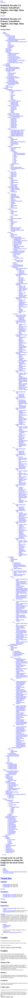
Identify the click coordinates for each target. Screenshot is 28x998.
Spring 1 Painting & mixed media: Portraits (21, 604)
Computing (10, 177)
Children (5, 798)
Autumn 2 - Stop (22, 473)
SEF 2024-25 (11, 74)
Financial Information (12, 81)
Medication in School (12, 772)
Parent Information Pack (13, 784)
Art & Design (11, 556)
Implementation (14, 139)
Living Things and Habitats (19, 154)
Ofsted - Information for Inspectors (13, 68)
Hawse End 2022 (11, 832)
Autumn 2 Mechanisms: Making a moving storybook (21, 666)
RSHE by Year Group (15, 189)
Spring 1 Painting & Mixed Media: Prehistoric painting (21, 589)
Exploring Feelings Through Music (23, 329)
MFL (9, 748)
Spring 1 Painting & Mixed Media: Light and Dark (21, 596)
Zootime (20, 333)
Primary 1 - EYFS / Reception (14, 100)
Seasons (15, 160)
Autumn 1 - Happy (23, 524)
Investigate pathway (18, 563)
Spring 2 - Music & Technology (23, 531)
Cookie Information (7, 925)
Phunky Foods (17, 655)
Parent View (8, 790)
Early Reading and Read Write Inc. (18, 141)
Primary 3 (10, 805)
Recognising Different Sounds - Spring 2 (22, 364)
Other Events (13, 195)
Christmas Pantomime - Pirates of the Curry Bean (23, 514)
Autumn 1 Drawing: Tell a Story (20, 570)
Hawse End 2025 (11, 819)
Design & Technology (12, 645)
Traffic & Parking (9, 87)
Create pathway (17, 562)
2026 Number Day (7, 911)
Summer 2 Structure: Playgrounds (20, 732)
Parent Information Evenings (14, 788)
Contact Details (9, 49)
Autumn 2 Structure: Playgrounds (20, 741)
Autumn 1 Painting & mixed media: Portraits (20, 616)
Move (12, 97)
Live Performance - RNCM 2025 (20, 240)
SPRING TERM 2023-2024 (17, 134)
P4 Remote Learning (12, 767)
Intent (12, 138)
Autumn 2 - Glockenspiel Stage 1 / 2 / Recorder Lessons (23, 432)
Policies (10, 841)
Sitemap (4, 924)
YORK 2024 (11, 823)
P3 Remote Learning (12, 766)
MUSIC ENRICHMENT (16, 237)
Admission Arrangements (13, 67)
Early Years (13, 148)
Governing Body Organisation (14, 57)
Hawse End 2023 (11, 827)
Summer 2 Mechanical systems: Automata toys (21, 746)
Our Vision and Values (10, 35)
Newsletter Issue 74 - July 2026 (9, 896)
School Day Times (12, 786)
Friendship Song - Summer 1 (22, 348)
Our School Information (11, 782)
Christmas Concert (17, 244)
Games (12, 198)
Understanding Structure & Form (22, 519)
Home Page (3, 2)
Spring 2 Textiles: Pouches (21, 661)
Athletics (13, 202)
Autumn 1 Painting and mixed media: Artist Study (21, 631)
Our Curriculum (9, 89)
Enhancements (14, 191)
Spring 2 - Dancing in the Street (23, 477)
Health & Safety (9, 777)
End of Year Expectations (13, 754)
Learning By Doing (15, 163)
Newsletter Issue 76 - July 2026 (9, 894)
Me (19, 276)
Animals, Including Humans (19, 153)
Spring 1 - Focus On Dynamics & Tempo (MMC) (23, 381)
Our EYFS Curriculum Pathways (15, 90)
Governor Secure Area (10, 851)
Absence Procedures (12, 773)
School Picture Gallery (10, 817)
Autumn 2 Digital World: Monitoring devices (21, 727)
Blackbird (21, 456)
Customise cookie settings (16, 947)
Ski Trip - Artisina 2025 (13, 821)
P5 (14, 503)
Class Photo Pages (9, 800)
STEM (12, 164)
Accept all (8, 947)
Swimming (13, 203)
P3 (14, 390)
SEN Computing (14, 184)
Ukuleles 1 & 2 (22, 399)
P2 (8, 758)
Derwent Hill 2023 (12, 826)
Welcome (8, 34)
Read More (3, 888)
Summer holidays (6, 884)
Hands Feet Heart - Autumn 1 (23, 338)
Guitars (15, 259)
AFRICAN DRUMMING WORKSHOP (19, 247)
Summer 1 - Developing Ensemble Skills (22, 533)
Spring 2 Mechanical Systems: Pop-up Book (21, 709)
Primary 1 (10, 801)
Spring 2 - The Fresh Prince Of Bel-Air (23, 495)
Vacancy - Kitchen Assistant (9, 910)
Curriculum (5, 88)
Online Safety (14, 185)
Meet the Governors (12, 54)
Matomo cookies (7, 975)
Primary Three (14, 174)
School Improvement (10, 70)
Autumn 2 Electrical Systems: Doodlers (20, 720)
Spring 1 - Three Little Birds (22, 435)
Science (10, 146)
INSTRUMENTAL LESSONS (17, 252)
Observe (12, 91)
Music (9, 232)
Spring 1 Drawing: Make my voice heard (21, 633)
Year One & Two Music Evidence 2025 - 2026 (21, 315)
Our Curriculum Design (16, 147)
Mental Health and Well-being (12, 40)
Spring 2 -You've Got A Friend (22, 547)
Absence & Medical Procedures (12, 770)
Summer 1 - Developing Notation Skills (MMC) (23, 440)
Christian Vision (11, 36)
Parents (4, 769)
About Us (5, 33)
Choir (15, 255)
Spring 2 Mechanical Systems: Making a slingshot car (20, 685)
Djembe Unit (21, 516)
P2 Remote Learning (12, 765)
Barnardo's (10, 47)
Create (12, 92)
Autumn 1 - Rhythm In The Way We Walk (23, 374)
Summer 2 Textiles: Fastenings (20, 718)
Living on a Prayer (22, 458)
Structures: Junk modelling (19, 653)
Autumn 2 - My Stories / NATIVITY (23, 287)
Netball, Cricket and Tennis (16, 200)
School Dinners (9, 793)
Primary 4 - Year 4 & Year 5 (14, 114)
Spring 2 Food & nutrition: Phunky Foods (21, 669)
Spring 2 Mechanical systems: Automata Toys (21, 730)
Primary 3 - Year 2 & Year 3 (14, 113)
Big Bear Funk (22, 280)
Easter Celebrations (17, 241)
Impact (12, 140)
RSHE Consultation (15, 188)
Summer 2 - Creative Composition (23, 536)
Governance (8, 52)
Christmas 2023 (19, 261)
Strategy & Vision (12, 55)
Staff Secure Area (9, 852)
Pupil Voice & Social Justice (11, 816)
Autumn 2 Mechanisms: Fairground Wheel (21, 660)
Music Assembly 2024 (18, 264)
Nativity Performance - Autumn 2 (22, 340)
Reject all (3, 947)
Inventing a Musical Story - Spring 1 (23, 361)
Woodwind (16, 256)
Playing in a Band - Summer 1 (23, 420)
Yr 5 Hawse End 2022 (13, 829)
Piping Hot (16, 245)
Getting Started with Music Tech (23, 464)
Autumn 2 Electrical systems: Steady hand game (21, 734)
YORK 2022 (11, 830)
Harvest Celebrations (18, 242)
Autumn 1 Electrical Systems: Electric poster (21, 690)
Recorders (16, 263)
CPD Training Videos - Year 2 (17, 132)
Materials (15, 152)
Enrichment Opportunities (16, 218)
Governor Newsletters (12, 59)
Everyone (21, 281)
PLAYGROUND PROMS (19, 251)
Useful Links (8, 847)
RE (9, 170)
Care (12, 93)
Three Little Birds (22, 401)
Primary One (13, 171)
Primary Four (13, 175)
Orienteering (13, 194)
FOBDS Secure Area (10, 850)
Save (12, 996)
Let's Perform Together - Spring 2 (23, 346)
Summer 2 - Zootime (23, 389)
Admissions (8, 66)
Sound (15, 162)
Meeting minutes (11, 839)
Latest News (5, 870)
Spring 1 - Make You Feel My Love (23, 492)
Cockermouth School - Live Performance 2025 (19, 239)
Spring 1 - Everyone (23, 289)
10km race (8, 837)
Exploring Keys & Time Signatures (22, 467)
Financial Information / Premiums (12, 77)
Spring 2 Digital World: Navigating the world (21, 743)
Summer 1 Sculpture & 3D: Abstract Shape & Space (21, 591)
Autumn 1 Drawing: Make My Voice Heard (21, 638)
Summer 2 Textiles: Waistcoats (20, 739)
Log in (4, 854)
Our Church (8, 844)
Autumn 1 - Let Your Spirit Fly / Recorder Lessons (23, 427)
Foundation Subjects (15, 807)
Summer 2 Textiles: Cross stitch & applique (21, 695)
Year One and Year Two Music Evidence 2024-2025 (21, 322)
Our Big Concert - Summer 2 (22, 350)
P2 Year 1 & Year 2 (17, 658)
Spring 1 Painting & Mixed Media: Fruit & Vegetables (21, 611)
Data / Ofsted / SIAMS (10, 69)
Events (9, 840)
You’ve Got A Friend (23, 517)
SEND (7, 85)
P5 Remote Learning (12, 768)
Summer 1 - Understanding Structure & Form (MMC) (22, 550)
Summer (12, 112)
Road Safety (10, 779)
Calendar (7, 775)
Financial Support (9, 776)
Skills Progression (14, 182)
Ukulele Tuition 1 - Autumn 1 (23, 411)
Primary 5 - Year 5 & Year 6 (14, 117)
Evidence (13, 190)
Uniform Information (12, 789)
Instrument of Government (13, 53)
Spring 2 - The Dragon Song (22, 438)
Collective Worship (12, 753)
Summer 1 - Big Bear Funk (22, 293)
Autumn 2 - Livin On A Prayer (22, 490)
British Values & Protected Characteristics (16, 39)
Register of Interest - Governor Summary (16, 60)
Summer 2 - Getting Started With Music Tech (23, 497)
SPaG (12, 145)
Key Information (6, 64)
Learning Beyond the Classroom (12, 755)
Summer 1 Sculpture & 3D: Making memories (21, 642)
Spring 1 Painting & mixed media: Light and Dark (21, 582)
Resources (10, 843)
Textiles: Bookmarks (18, 568)
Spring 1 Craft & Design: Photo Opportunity (21, 626)
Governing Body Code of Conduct (15, 62)
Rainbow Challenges (15, 802)
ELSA (9, 43)
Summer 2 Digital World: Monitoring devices (21, 724)
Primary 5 (10, 815)
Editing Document (14, 144)
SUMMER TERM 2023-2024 (17, 135)
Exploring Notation (23, 520)
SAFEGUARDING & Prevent (12, 791)
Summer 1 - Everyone (21, 310)
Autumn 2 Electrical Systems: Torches (20, 713)
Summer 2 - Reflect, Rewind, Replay (23, 296)
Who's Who (8, 50)
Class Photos (13, 804)
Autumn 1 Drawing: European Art (20, 609)
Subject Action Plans (12, 76)
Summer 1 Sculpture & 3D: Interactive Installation (21, 606)
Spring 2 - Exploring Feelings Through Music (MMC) (23, 384)
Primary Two (13, 173)
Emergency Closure (12, 780)
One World (21, 282)
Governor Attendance (12, 61)
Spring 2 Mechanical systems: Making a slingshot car (20, 700)
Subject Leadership (12, 73)
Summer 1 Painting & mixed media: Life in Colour (19, 575)
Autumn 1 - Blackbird (21, 488)
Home (4, 32)
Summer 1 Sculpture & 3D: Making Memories (21, 635)
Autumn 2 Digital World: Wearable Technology (21, 682)
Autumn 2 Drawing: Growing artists (20, 586)
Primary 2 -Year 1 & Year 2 (14, 105)
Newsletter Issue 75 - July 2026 (9, 895)
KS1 (12, 216)
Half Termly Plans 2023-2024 (17, 116)
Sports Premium (11, 80)
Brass (15, 262)
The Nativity (21, 277)
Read (12, 96)
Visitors (12, 149)
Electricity (16, 156)
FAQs (12, 166)
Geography (10, 219)
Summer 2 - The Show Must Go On (23, 483)
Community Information (11, 845)
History (9, 209)
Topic (12, 812)
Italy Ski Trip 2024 (12, 825)
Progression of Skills (15, 228)
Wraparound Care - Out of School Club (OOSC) (16, 794)
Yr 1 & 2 (15, 313)
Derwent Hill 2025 (12, 822)
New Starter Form (12, 783)
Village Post (8, 846)
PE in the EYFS (14, 207)
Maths (9, 128)
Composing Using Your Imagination (22, 406)
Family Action (11, 46)
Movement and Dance (15, 197)
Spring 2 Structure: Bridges (21, 722)
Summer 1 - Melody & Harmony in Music (23, 480)
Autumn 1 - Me (22, 285)
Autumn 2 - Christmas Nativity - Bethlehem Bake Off (23, 377)
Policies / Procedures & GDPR (12, 82)
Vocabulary (13, 150)
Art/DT (12, 808)
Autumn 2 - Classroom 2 (21, 526)
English (9, 137)
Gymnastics (13, 199)
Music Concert (17, 254)
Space (15, 159)
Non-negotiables (14, 142)
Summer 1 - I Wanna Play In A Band (23, 388)
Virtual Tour (8, 48)
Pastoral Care (11, 45)
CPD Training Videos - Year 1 (17, 131)
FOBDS (7, 838)
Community (5, 836)
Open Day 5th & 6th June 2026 (9, 908)
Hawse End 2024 (11, 824)
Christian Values (11, 38)
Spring (12, 111)
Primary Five (13, 176)
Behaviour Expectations (11, 774)
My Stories (21, 278)
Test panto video (9, 848)
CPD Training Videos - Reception (18, 130)
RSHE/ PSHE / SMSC (13, 187)
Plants (15, 155)
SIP (9, 71)
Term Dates (10, 787)
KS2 (12, 217)
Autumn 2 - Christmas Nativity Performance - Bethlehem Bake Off (23, 302)
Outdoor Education (15, 196)
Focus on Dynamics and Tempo (23, 327)
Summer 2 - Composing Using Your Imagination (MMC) (22, 444)
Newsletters (8, 781)
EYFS (12, 183)
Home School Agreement (13, 83)
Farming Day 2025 (12, 818)
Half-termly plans (14, 102)
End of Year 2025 (17, 253)
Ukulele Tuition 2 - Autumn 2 (23, 413)
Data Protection (11, 84)
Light (15, 161)
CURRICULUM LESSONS (17, 266)
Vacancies (8, 63)
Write (12, 98)
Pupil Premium (11, 78)
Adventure (13, 95)
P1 (8, 757)
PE (9, 192)
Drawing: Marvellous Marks (19, 565)
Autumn (12, 110)
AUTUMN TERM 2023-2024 (17, 133)
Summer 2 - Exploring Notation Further (23, 554)
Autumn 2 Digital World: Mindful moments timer (21, 697)
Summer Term (14, 109)
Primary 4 (10, 814)
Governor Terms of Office (13, 56)
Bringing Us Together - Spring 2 (23, 418)
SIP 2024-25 (10, 75)
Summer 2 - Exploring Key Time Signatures (23, 501)
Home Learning (9, 762)
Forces (15, 157)
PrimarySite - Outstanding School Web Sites (12, 932)
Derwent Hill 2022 (12, 831)
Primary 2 (10, 803)
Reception (16, 267)
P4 (14, 447)
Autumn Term (14, 106)
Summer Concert (19, 257)
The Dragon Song (22, 402)
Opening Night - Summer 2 (22, 422)
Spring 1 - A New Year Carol (22, 528)
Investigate (13, 99)
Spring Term (13, 107)
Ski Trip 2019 (11, 833)
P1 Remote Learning (12, 764)
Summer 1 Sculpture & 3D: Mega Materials (21, 598)
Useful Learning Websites (16, 167)
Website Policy (6, 926)
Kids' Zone (8, 834)
